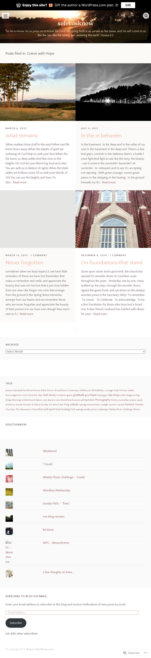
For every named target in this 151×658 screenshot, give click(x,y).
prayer (132, 400)
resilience (10, 404)
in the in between (101, 136)
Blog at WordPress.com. (40, 649)
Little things (114, 395)
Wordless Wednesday (56, 490)
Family (52, 395)
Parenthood (67, 400)
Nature (39, 400)
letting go (102, 395)
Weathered (50, 451)
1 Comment (39, 255)
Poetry (114, 400)
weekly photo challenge (95, 409)
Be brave (48, 529)
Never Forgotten (24, 263)
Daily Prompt (120, 390)
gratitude (78, 395)
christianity (97, 390)
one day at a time (51, 400)
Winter (136, 409)
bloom (50, 390)
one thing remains (53, 516)
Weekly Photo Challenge (120, 409)
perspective (87, 399)
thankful (129, 404)
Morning (16, 400)
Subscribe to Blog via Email (26, 596)
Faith (45, 395)
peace (77, 400)
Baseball (18, 390)
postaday (124, 400)
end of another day (32, 395)
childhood (84, 390)
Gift (128, 5)
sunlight (104, 404)
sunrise (113, 404)
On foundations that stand (112, 263)
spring (82, 404)
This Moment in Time (26, 409)
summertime (93, 404)
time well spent (46, 409)
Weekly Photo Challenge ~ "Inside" (64, 477)
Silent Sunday (41, 404)
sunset (120, 404)
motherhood (28, 400)
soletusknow (76, 24)
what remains (22, 136)
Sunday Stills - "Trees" (56, 503)
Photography (102, 399)
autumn (9, 390)
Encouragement (14, 395)
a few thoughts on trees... (58, 572)
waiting (79, 409)
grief (87, 395)
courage (109, 390)
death (131, 390)
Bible (43, 390)
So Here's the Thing (59, 404)
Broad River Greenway (66, 390)
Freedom (61, 395)
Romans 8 (28, 404)
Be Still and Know (32, 390)
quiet (140, 400)
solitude (74, 404)
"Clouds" (48, 464)
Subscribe (16, 623)
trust (58, 409)
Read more (20, 182)
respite (19, 404)
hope (93, 395)
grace (70, 395)
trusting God (68, 409)
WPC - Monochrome (56, 542)
